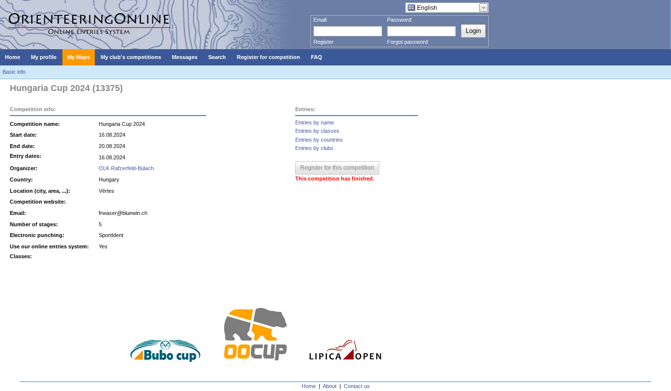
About (329, 386)
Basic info (14, 72)
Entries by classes (317, 131)
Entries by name (314, 122)
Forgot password (407, 42)
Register (323, 42)
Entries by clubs (314, 148)
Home (309, 386)
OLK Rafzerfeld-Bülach (126, 168)
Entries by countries (319, 140)
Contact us (357, 386)
